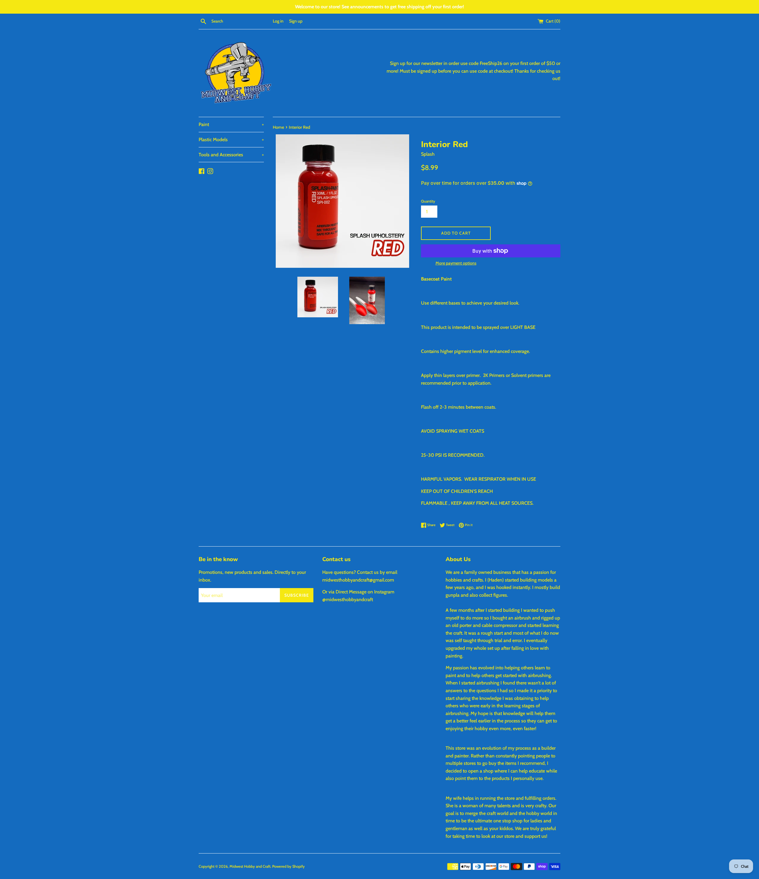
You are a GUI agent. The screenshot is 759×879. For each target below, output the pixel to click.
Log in (278, 21)
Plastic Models (231, 139)
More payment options (456, 263)
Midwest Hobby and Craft (249, 866)
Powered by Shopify (288, 866)
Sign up (295, 21)
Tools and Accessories (231, 154)
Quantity (428, 201)
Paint (231, 124)
